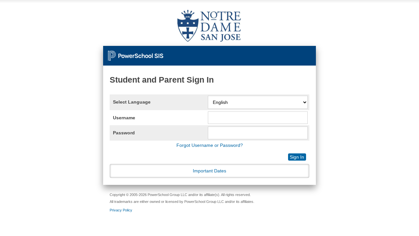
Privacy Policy (121, 210)
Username (124, 117)
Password (124, 132)
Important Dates (209, 170)
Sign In (297, 157)
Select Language (132, 102)
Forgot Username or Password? (209, 145)
